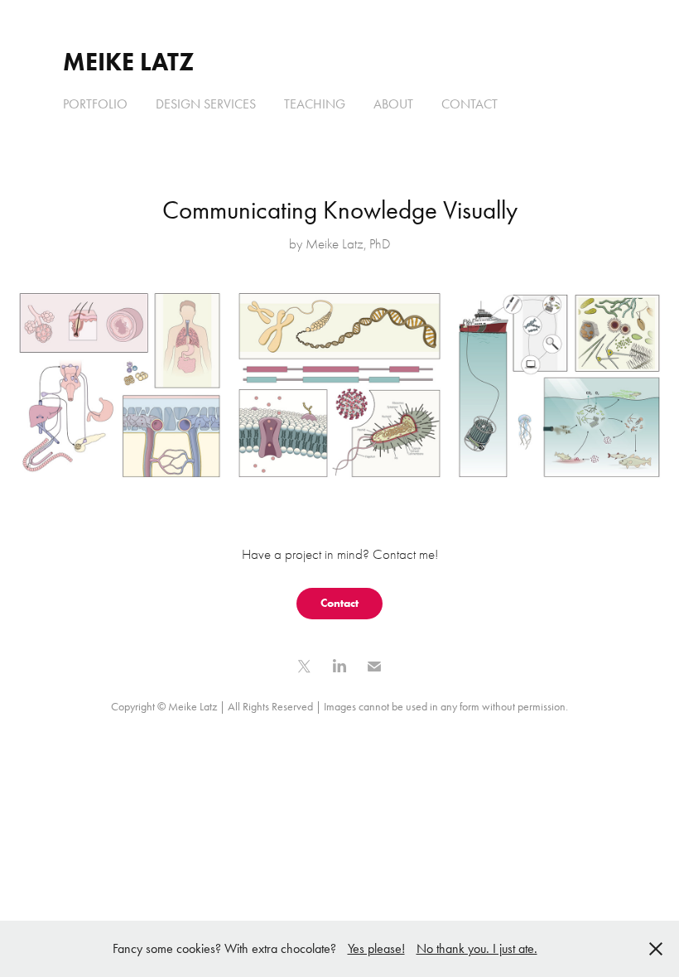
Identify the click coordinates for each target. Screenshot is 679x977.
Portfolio (95, 104)
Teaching (314, 104)
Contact (469, 104)
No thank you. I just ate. (477, 948)
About (393, 104)
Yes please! (376, 948)
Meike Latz (128, 61)
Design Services (206, 104)
